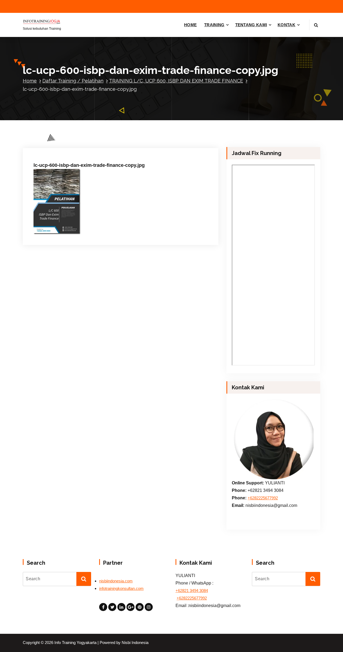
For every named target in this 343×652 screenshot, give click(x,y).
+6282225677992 (263, 498)
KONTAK (286, 24)
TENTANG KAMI (251, 24)
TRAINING (214, 24)
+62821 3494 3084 (192, 591)
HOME (190, 24)
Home (30, 81)
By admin (91, 143)
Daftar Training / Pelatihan (72, 81)
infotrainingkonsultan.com (121, 588)
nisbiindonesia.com (116, 581)
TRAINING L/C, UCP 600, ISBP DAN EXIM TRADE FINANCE (176, 81)
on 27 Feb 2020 (60, 143)
